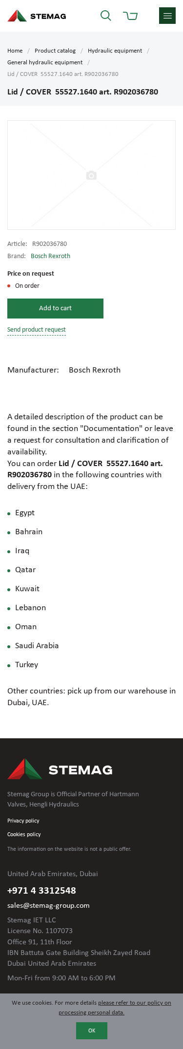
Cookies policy (24, 835)
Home (14, 51)
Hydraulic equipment (115, 51)
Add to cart (55, 308)
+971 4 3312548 (41, 891)
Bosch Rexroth (50, 256)
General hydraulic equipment (44, 62)
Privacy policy (23, 821)
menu (167, 15)
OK (91, 1031)
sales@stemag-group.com (48, 906)
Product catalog (55, 51)
